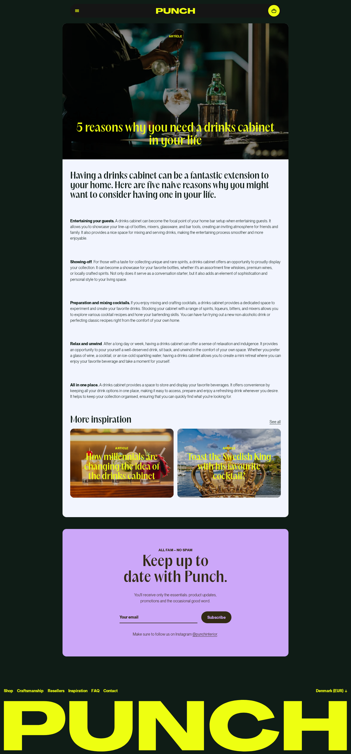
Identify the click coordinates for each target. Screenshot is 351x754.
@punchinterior (205, 634)
